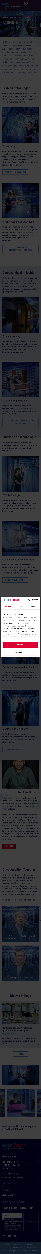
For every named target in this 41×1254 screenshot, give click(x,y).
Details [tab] (20, 606)
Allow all (20, 645)
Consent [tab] (7, 606)
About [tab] (33, 606)
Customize (19, 652)
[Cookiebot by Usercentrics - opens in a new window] (28, 600)
